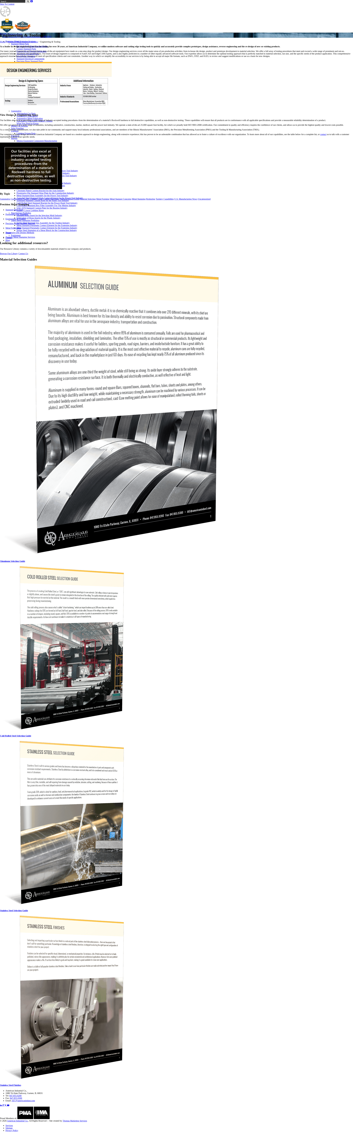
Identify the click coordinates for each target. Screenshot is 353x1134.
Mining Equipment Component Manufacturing (37, 141)
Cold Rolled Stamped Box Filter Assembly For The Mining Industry (46, 205)
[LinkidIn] (1, 1105)
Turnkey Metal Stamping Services (20, 237)
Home (2, 42)
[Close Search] (31, 1)
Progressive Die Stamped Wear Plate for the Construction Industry (45, 193)
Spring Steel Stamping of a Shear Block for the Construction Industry (47, 230)
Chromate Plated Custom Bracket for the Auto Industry (40, 190)
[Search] (45, 37)
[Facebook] (3, 1105)
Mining (14, 138)
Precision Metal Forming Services (20, 223)
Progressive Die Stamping (17, 214)
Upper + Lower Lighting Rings (30, 210)
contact (323, 134)
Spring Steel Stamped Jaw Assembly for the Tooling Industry (43, 223)
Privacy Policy (12, 1130)
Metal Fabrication (13, 228)
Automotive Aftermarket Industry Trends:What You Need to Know (35, 122)
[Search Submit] (28, 1)
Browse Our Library (9, 253)
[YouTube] (8, 1105)
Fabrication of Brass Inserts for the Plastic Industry (38, 218)
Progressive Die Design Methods (20, 232)
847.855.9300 (16, 1098)
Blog (8, 240)
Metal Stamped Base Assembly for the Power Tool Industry (42, 195)
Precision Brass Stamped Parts (30, 61)
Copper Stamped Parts (26, 49)
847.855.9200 (15, 1095)
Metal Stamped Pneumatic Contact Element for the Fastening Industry (47, 225)
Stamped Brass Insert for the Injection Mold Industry (39, 215)
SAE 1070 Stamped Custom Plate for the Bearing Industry (42, 208)
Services (9, 1125)
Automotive (16, 111)
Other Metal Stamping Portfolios (25, 220)
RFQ (49, 37)
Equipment (16, 235)
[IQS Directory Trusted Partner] (22, 32)
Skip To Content (7, 4)
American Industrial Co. (17, 1121)
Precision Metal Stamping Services (23, 42)
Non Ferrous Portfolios (21, 213)
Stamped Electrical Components (30, 59)
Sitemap (9, 1128)
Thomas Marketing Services (75, 1121)
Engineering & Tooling (16, 219)
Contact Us (23, 253)
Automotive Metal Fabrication (30, 118)
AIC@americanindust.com (23, 1100)
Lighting (14, 131)
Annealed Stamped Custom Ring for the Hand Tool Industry (43, 200)
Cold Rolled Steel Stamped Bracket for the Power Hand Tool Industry (47, 203)
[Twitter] (5, 1105)
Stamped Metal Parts (20, 44)
